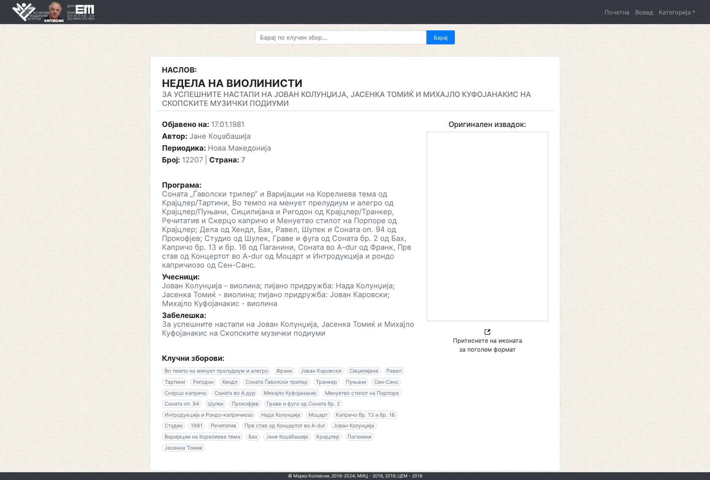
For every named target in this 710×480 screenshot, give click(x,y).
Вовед (644, 12)
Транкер (326, 382)
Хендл (229, 382)
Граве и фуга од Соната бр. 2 (303, 403)
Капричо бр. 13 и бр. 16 (365, 415)
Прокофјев (245, 403)
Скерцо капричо (185, 393)
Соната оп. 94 (182, 403)
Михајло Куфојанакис (290, 393)
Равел (394, 370)
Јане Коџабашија (287, 436)
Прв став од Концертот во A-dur (284, 425)
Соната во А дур (235, 393)
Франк (284, 370)
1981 (197, 425)
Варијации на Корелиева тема (202, 436)
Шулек (215, 403)
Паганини (359, 436)
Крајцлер (327, 436)
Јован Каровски (321, 370)
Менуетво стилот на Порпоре (362, 393)
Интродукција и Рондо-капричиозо (209, 415)
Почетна (617, 12)
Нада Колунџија (280, 415)
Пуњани (356, 382)
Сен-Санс (386, 382)
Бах (253, 436)
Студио (174, 425)
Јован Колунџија (353, 425)
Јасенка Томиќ (184, 447)
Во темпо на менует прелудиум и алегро (216, 370)
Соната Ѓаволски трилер (277, 382)
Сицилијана (363, 370)
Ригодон (203, 382)
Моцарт (318, 415)
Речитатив (223, 425)
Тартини (175, 382)
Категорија (675, 12)
